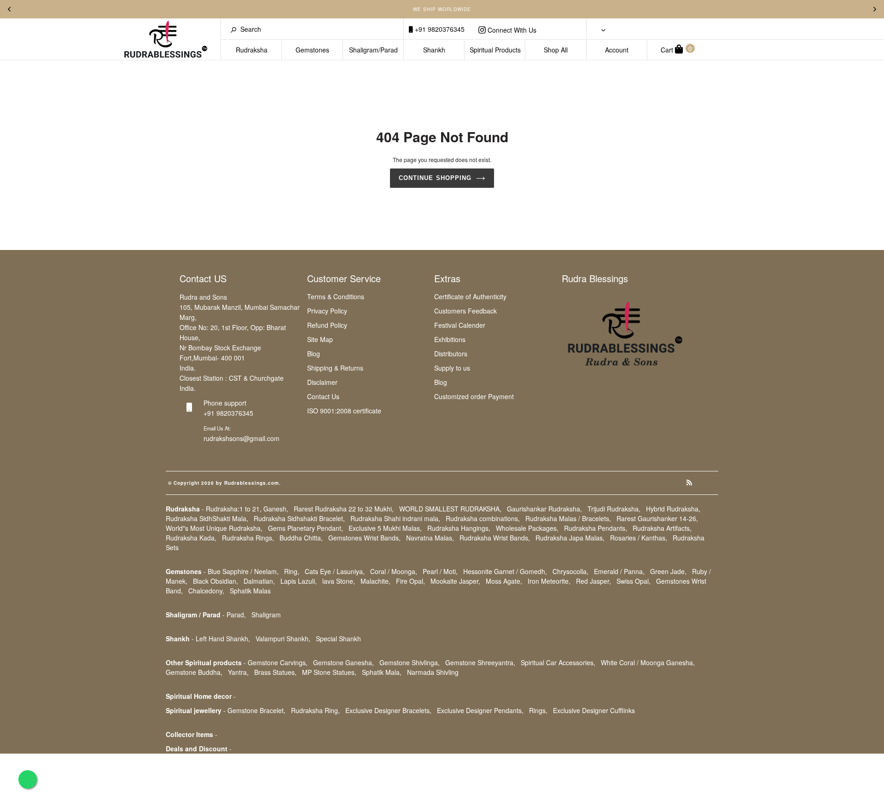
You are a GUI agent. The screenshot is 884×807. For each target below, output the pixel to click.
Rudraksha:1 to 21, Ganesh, (247, 508)
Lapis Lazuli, (298, 581)
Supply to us (452, 367)
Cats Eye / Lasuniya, (335, 571)
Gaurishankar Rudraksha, (544, 508)
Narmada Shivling (433, 672)
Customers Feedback (465, 310)
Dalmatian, (259, 581)
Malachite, (375, 581)
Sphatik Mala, (381, 672)
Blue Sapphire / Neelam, (243, 571)
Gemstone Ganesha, (343, 662)
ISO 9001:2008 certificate (344, 410)
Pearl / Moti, (440, 571)
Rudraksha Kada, (191, 537)
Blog (313, 353)
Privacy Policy (327, 310)
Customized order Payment (474, 396)
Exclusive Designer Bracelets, (388, 710)
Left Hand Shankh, (223, 638)
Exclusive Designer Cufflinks (594, 710)
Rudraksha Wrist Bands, (494, 537)
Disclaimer (322, 382)
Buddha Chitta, (301, 537)
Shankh (434, 49)
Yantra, (238, 672)
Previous (9, 9)
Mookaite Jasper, (455, 581)
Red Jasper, (593, 581)
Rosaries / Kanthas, (638, 537)
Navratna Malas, (430, 537)
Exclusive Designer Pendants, (480, 710)
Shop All (556, 49)
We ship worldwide (442, 9)
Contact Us (323, 396)
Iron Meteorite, (549, 581)
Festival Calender (459, 325)
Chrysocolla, (570, 571)
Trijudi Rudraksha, (613, 508)
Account (616, 49)
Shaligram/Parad (373, 49)
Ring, (291, 571)
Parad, (236, 614)
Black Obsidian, (215, 581)
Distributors (450, 353)
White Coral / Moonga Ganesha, (648, 662)
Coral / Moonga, (393, 571)
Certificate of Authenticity (470, 296)
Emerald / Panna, (619, 571)
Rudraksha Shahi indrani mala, (395, 518)
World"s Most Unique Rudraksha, (214, 528)
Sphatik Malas (250, 590)
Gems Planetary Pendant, (305, 528)
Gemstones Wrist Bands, (364, 537)
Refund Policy (327, 325)
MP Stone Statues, (329, 672)
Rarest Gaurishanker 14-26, (657, 518)
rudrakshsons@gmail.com (241, 438)
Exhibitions (449, 339)
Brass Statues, (275, 672)
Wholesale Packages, (527, 528)
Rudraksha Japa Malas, (570, 537)
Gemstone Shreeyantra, (480, 662)
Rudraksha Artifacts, (662, 528)
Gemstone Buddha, (194, 672)
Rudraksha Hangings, (458, 528)
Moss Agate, (504, 581)
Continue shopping (435, 177)
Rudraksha (252, 49)
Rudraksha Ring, (315, 710)
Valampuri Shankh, (283, 638)
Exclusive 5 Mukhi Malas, (385, 528)
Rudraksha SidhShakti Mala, (207, 518)
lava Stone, (338, 581)
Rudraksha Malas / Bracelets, (568, 518)
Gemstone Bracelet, (256, 710)
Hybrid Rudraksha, (673, 508)
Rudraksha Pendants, (595, 528)
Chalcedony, (206, 590)
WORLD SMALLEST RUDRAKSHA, (450, 508)
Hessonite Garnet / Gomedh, (505, 571)
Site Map (320, 339)
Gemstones (312, 49)
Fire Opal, (410, 581)
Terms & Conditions (335, 296)
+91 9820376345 (439, 29)
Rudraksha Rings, (248, 537)
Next (874, 9)
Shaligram (266, 614)
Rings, (538, 710)
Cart (676, 49)
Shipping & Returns (335, 367)
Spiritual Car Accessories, (558, 662)
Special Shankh (338, 638)
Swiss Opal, (633, 581)
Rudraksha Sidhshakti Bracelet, (299, 518)
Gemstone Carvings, (278, 662)
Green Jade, (668, 571)
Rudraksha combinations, (483, 518)
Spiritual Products (495, 49)
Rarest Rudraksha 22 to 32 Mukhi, (344, 508)
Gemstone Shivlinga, (409, 662)
